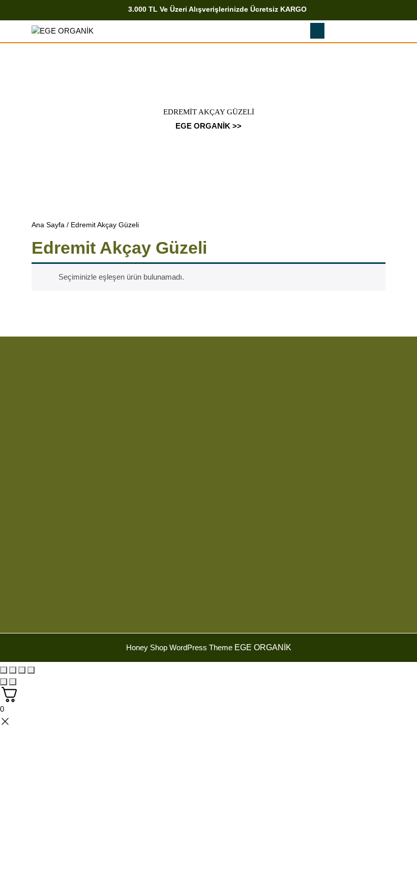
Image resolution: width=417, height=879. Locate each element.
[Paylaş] (21, 670)
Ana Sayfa (48, 225)
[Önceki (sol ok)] (3, 681)
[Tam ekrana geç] (12, 670)
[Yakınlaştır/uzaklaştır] (3, 670)
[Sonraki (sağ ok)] (12, 681)
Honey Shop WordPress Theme (179, 647)
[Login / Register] (375, 31)
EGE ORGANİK (202, 126)
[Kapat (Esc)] (31, 670)
